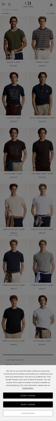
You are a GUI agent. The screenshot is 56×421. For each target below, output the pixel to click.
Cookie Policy (27, 388)
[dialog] (28, 393)
